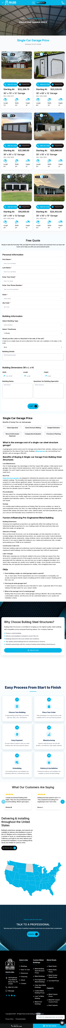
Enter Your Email (9, 277)
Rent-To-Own (25, 970)
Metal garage (40, 451)
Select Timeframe (9, 329)
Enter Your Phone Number (12, 285)
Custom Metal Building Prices (39, 992)
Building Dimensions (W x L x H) (18, 367)
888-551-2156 (12, 84)
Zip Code (6, 303)
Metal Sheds (53, 966)
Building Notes (8, 381)
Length (25, 372)
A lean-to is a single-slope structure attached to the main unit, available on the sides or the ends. (32, 342)
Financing (24, 976)
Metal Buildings (40, 976)
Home (22, 18)
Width (4, 372)
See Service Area (7, 848)
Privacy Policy (9, 1019)
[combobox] (33, 299)
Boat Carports (53, 1005)
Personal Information (12, 254)
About (23, 980)
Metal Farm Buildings (38, 1003)
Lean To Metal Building (39, 997)
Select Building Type (10, 321)
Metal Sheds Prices (53, 971)
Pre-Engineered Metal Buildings (40, 981)
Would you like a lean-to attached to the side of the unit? (23, 338)
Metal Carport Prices (53, 995)
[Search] (33, 3)
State (5, 295)
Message (11, 991)
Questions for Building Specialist (46, 381)
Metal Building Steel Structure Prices (39, 971)
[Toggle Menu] (2, 2)
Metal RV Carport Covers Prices (54, 1001)
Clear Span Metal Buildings (40, 986)
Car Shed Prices (54, 981)
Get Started (31, 934)
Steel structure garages (11, 478)
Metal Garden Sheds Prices (53, 976)
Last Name (7, 268)
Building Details (8, 351)
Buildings (24, 966)
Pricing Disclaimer (21, 1019)
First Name (7, 259)
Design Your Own (41, 2)
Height (46, 372)
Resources (24, 973)
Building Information (12, 316)
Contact (23, 983)
